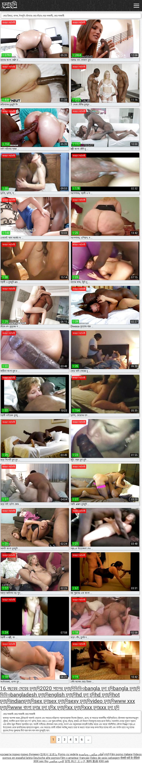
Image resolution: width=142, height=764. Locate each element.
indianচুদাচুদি (22, 701)
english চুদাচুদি (62, 695)
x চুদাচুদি (60, 707)
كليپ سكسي (56, 761)
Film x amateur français (74, 758)
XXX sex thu (40, 761)
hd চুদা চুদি (85, 695)
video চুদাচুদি (102, 701)
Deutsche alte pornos (46, 758)
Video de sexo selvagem (105, 758)
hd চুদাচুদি (103, 695)
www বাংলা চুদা (24, 707)
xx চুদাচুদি (75, 707)
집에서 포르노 (49, 754)
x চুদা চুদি (45, 707)
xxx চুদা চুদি (109, 707)
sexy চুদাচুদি (79, 701)
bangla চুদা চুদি (99, 688)
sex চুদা (41, 701)
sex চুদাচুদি (58, 701)
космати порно (10, 754)
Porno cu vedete (68, 754)
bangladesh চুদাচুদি (29, 695)
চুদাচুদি (9, 4)
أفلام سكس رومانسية (91, 754)
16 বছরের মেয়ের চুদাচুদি (20, 688)
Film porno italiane (121, 754)
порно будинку (30, 754)
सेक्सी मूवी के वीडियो (130, 758)
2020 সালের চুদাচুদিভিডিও (62, 688)
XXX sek (104, 761)
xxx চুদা (91, 707)
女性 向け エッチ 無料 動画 (81, 761)
